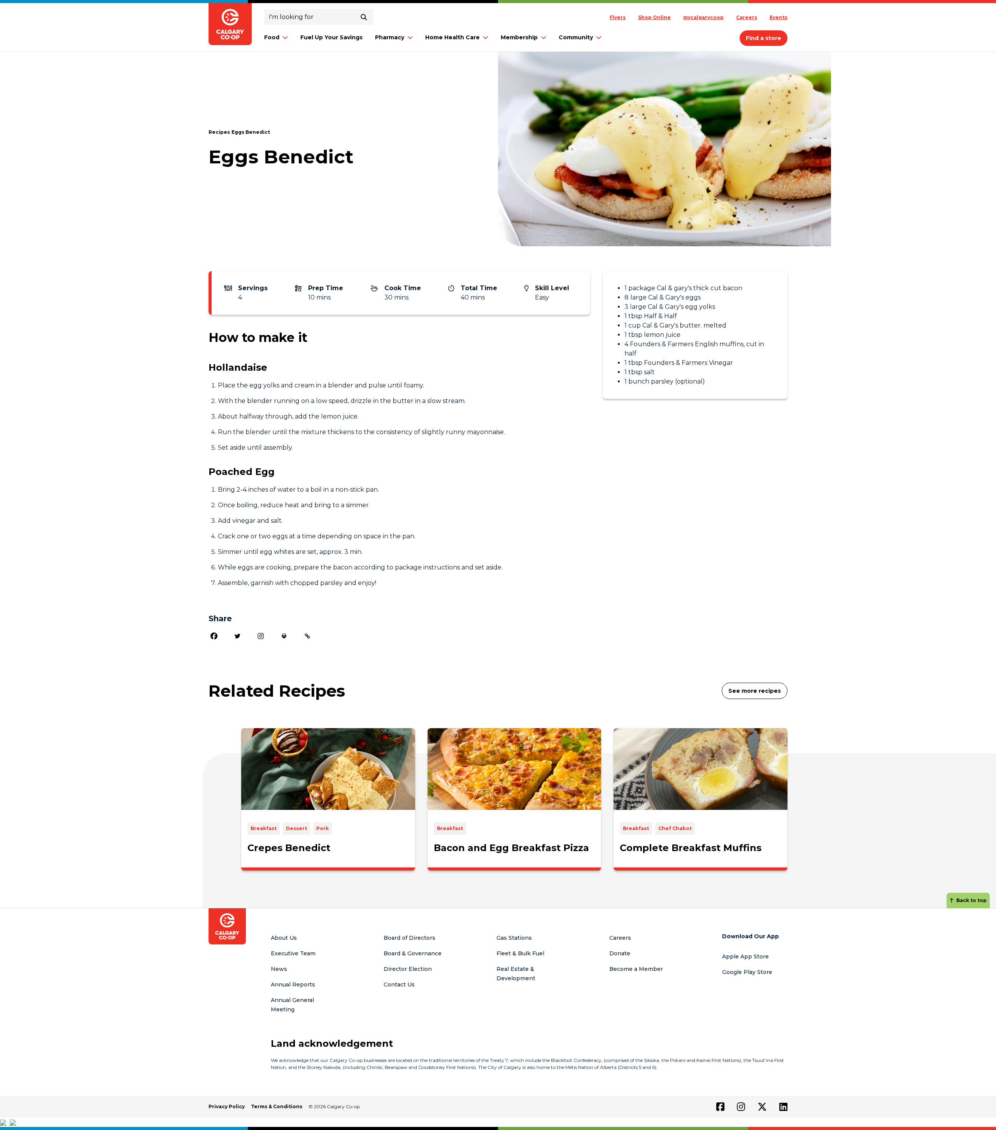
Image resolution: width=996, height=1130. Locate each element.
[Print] (284, 636)
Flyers (618, 17)
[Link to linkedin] (783, 1106)
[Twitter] (237, 636)
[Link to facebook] (720, 1106)
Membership (519, 37)
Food (271, 37)
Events (778, 17)
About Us (284, 937)
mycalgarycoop (703, 17)
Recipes (219, 132)
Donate (619, 953)
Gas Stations (514, 937)
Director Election (408, 968)
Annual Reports (293, 984)
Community (576, 37)
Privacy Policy (227, 1106)
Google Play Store (747, 972)
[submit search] (364, 17)
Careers (746, 17)
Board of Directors (409, 937)
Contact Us (399, 984)
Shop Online (654, 17)
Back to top (971, 900)
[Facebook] (214, 636)
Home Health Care (452, 37)
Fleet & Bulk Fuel (520, 953)
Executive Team (293, 953)
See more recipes (754, 690)
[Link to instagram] (741, 1106)
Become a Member (636, 968)
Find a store (763, 38)
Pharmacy (389, 37)
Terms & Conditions (276, 1106)
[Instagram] (260, 636)
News (279, 968)
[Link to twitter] (762, 1106)
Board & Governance (413, 953)
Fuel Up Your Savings (331, 37)
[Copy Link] (307, 636)
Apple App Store (745, 956)
